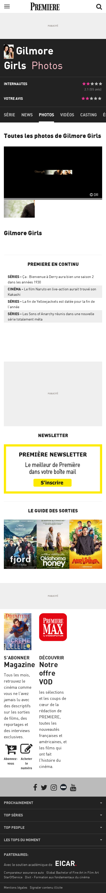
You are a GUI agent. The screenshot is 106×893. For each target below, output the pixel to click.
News (27, 114)
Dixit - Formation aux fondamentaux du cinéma (57, 877)
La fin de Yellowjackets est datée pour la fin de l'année (51, 304)
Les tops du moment (22, 840)
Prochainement (18, 803)
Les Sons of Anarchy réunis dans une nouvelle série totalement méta (51, 316)
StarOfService (13, 877)
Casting (88, 114)
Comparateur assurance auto (24, 872)
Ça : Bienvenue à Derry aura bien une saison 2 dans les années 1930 (51, 279)
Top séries (13, 815)
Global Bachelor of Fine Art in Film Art (72, 872)
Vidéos (67, 114)
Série (9, 114)
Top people (14, 827)
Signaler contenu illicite (46, 887)
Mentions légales (15, 887)
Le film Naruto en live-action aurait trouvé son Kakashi (52, 292)
